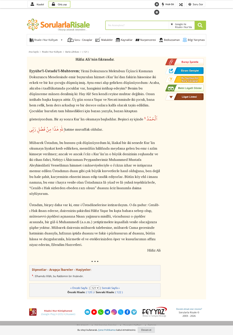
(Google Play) (48, 314)
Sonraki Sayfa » (111, 288)
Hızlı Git (169, 4)
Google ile (180, 24)
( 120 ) (89, 292)
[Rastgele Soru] (181, 4)
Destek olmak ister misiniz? (189, 309)
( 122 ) (119, 292)
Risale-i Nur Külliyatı (52, 51)
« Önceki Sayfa (79, 288)
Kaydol (40, 4)
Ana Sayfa (34, 51)
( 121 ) (86, 51)
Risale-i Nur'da (183, 27)
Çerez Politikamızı (107, 329)
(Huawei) (70, 314)
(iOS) (60, 314)
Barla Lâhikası (72, 51)
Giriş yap (62, 4)
